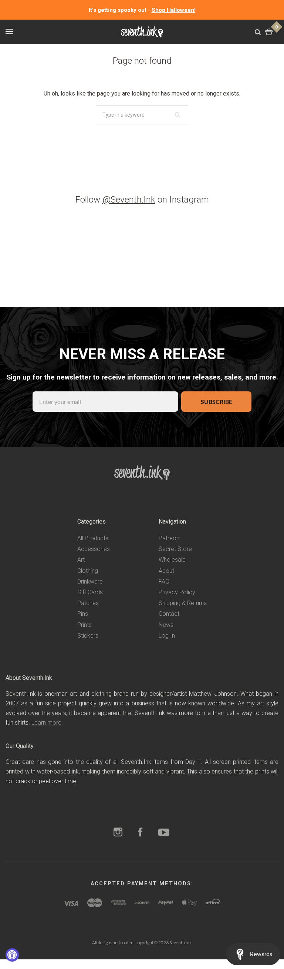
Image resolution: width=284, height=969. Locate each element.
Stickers (87, 635)
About (166, 570)
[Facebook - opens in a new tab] (140, 832)
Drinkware (90, 581)
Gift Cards (90, 592)
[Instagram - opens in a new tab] (118, 832)
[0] (269, 31)
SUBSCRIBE (216, 401)
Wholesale (172, 559)
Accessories (93, 548)
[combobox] (142, 114)
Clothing (87, 570)
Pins (82, 613)
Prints (84, 624)
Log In (167, 635)
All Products (92, 538)
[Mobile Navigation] (9, 31)
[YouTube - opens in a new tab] (164, 832)
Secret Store (175, 548)
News (166, 624)
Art (81, 559)
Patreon (169, 538)
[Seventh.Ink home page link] (142, 31)
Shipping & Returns (183, 603)
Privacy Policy (177, 592)
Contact (169, 613)
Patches (88, 603)
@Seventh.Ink (128, 199)
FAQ (164, 581)
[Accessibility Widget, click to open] (12, 955)
